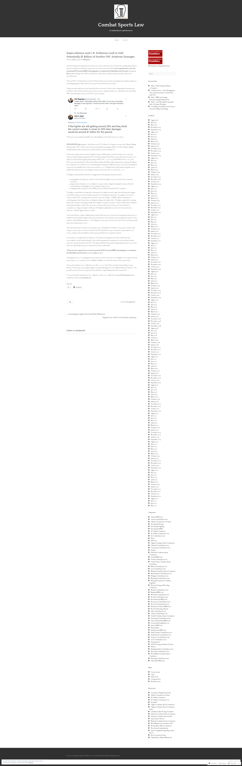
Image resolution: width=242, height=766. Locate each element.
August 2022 (154, 215)
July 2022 (153, 217)
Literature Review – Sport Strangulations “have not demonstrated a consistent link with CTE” (162, 92)
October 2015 (155, 409)
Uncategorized (130, 302)
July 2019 (153, 302)
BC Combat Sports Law (158, 536)
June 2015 (154, 418)
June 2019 (154, 305)
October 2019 (155, 295)
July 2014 (153, 444)
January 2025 (155, 146)
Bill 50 (153, 538)
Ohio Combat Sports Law (158, 611)
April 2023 (154, 196)
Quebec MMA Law (157, 625)
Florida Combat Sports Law (159, 560)
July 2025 (153, 134)
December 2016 (156, 376)
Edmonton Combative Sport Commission (163, 714)
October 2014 (155, 437)
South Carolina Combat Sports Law (161, 633)
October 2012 (155, 494)
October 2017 (155, 352)
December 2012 (156, 489)
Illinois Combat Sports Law (159, 567)
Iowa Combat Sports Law (158, 569)
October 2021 (155, 238)
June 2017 (154, 361)
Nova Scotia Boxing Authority (159, 609)
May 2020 (154, 279)
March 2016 (154, 397)
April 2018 (154, 338)
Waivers (153, 647)
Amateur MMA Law (157, 517)
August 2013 (154, 470)
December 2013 (156, 461)
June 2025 (154, 137)
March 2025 (154, 141)
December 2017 (156, 347)
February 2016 (155, 399)
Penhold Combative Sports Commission (163, 616)
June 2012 (154, 503)
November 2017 (156, 350)
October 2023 (155, 182)
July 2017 (153, 359)
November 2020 (156, 264)
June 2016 (154, 390)
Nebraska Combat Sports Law (160, 595)
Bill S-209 (154, 541)
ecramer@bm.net (85, 278)
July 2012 (153, 501)
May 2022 (154, 222)
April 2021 (154, 253)
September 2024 (156, 156)
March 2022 (154, 227)
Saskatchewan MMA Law (158, 630)
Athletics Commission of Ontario (160, 695)
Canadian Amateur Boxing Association (162, 712)
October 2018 (155, 324)
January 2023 (155, 203)
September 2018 (156, 326)
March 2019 (154, 312)
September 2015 (156, 411)
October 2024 (155, 153)
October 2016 (155, 380)
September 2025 (156, 130)
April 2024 (154, 167)
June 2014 (154, 447)
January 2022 (155, 231)
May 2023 (154, 194)
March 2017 (154, 369)
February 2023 (155, 201)
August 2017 (154, 357)
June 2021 (154, 248)
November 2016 (156, 378)
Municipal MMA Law (157, 592)
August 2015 (154, 413)
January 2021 (155, 260)
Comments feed (155, 679)
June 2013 (154, 475)
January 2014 (155, 458)
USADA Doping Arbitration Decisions (162, 644)
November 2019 (156, 293)
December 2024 (156, 149)
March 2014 (154, 454)
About (125, 40)
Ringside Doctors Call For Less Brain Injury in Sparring (119, 318)
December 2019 (156, 290)
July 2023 (153, 189)
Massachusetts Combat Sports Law (161, 574)
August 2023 (154, 186)
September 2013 (156, 468)
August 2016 (154, 385)
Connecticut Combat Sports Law (160, 548)
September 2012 (156, 496)
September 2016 (156, 383)
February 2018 (155, 343)
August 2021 (154, 243)
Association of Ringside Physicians (161, 693)
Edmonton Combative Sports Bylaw (161, 716)
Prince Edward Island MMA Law (161, 621)
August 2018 (154, 328)
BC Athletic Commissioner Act (160, 534)
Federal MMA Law (157, 557)
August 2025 (154, 132)
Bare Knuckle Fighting (157, 527)
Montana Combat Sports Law (159, 590)
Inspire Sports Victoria (157, 719)
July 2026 (153, 123)
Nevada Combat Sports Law (159, 597)
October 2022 (155, 210)
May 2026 (154, 125)
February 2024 (155, 172)
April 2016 (154, 395)
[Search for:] (161, 74)
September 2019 (156, 298)
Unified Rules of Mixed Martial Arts (161, 738)
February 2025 (155, 144)
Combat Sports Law (121, 25)
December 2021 (156, 234)
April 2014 (154, 451)
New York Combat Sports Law (160, 604)
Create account (155, 672)
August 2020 (154, 272)
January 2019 (155, 316)
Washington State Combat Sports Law (162, 649)
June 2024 (154, 163)
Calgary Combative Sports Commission (163, 543)
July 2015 (153, 416)
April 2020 (154, 281)
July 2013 (153, 473)
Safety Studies (155, 628)
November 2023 (156, 179)
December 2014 (156, 432)
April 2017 (154, 366)
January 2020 (155, 288)
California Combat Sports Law (160, 545)
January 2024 (155, 175)
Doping (153, 550)
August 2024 (154, 158)
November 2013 (156, 463)
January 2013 (155, 487)
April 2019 (154, 309)
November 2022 (156, 208)
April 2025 (154, 139)
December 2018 (156, 319)
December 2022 (156, 205)
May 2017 (154, 364)
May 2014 (154, 449)
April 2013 (154, 480)
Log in (152, 674)
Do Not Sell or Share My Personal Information (106, 756)
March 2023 (154, 198)
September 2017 (156, 354)
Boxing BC (154, 702)
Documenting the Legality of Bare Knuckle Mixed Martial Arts (86, 314)
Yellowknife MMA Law (158, 661)
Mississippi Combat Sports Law (160, 578)
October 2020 (155, 267)
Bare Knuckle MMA (157, 529)
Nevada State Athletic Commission (161, 726)
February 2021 (155, 257)
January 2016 (155, 402)
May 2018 (154, 335)
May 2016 (154, 392)
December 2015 (156, 404)
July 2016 (153, 387)
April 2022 (154, 224)
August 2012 (154, 499)
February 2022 (155, 229)
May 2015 (154, 421)
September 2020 (156, 269)
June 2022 (154, 220)
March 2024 (154, 170)
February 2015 (155, 428)
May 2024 (154, 165)
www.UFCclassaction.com (125, 275)
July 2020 (153, 274)
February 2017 (155, 371)
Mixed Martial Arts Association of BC (162, 723)
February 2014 (155, 456)
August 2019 (154, 300)
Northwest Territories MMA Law (161, 607)
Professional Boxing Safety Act (160, 623)
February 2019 (155, 314)
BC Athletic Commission (158, 531)
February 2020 (155, 286)
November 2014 (156, 435)
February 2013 (155, 484)
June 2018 (154, 333)
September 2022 (156, 212)
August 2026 (154, 120)
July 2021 (153, 246)
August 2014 (154, 442)
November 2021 (156, 236)
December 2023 (156, 177)
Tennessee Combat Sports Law (160, 637)
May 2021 (154, 250)
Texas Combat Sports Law (159, 640)
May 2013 (154, 477)
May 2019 (154, 307)
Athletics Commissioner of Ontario (161, 522)
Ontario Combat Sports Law (159, 614)
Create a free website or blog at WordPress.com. (80, 756)
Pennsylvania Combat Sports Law (161, 618)
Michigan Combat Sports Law (160, 576)
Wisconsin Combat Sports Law (160, 651)
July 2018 (153, 331)
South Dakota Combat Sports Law (161, 635)
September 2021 (156, 241)
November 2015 (156, 406)
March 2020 (154, 283)
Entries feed (154, 677)
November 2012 (156, 492)
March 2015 (154, 425)
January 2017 (155, 373)
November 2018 (156, 321)
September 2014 (156, 439)
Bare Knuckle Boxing (157, 524)
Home (116, 40)
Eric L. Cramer (98, 260)
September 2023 (156, 184)
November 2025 (156, 127)
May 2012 (154, 506)
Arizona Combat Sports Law (159, 519)
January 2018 (155, 345)
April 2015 (154, 423)
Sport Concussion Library (158, 735)
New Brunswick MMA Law (159, 599)
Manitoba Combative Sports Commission (163, 571)
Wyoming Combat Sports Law (160, 658)
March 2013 (154, 482)
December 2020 (156, 262)
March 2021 (154, 255)
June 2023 (154, 191)
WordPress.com (156, 682)
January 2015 (155, 430)
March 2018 (154, 340)
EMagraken (86, 60)
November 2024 (156, 151)
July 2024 (153, 160)
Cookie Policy (31, 762)
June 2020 (154, 276)
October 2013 (155, 465)
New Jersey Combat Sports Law (160, 602)
